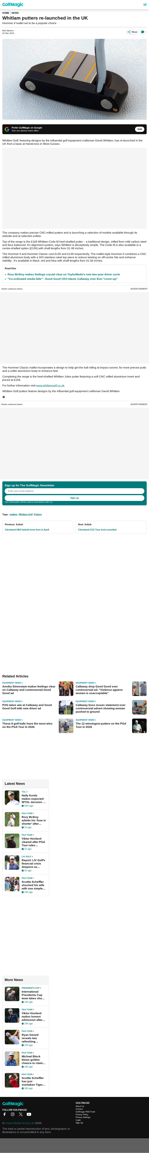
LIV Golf (26, 856)
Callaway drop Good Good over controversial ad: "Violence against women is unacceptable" (99, 690)
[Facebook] (5, 1115)
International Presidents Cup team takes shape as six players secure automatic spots (33, 995)
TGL (24, 792)
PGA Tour (27, 813)
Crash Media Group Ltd (19, 1123)
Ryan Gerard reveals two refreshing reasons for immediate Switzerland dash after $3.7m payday (33, 1038)
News (15, 13)
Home (5, 13)
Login (78, 1120)
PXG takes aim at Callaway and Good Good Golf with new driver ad (27, 707)
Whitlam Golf (26, 514)
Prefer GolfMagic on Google (27, 128)
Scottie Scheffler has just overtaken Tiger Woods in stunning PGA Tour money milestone (33, 1081)
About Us (80, 1106)
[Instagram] (13, 1115)
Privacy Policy (59, 502)
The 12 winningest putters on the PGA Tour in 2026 (101, 725)
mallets (13, 514)
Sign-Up (79, 1123)
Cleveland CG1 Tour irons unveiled (97, 529)
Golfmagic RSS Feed (85, 1112)
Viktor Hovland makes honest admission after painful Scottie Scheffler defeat (32, 1017)
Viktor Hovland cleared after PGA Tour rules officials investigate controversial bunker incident (33, 842)
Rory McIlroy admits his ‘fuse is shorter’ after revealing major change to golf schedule (34, 820)
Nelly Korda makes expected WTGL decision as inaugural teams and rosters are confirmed (34, 799)
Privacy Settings (83, 1117)
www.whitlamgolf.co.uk (50, 385)
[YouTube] (30, 1115)
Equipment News (11, 683)
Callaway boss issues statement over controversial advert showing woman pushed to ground (100, 708)
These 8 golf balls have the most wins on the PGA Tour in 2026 (27, 725)
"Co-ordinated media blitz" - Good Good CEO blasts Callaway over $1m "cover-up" (63, 278)
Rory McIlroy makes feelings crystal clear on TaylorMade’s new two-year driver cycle (64, 274)
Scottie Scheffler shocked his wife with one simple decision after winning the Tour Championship (33, 885)
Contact (79, 1109)
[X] (21, 1115)
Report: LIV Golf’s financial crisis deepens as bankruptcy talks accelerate (33, 864)
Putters (38, 514)
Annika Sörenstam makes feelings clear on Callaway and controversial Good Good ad (28, 690)
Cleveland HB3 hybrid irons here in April (27, 529)
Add (139, 129)
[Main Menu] (145, 4)
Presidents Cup (30, 988)
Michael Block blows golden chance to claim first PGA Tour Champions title (32, 1060)
